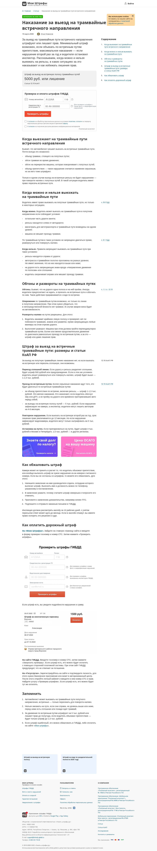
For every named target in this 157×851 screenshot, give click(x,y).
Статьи (36, 11)
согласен (32, 121)
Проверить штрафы (38, 113)
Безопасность (65, 795)
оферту (65, 123)
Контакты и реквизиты (106, 834)
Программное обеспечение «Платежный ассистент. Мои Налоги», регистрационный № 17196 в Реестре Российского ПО (116, 809)
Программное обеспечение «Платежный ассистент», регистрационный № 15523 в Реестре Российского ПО (113, 790)
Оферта (62, 799)
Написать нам (67, 792)
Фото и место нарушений (31, 792)
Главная (27, 11)
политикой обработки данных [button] (119, 22)
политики (72, 121)
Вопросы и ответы (69, 788)
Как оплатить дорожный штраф (117, 80)
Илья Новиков (47, 34)
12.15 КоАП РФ (107, 384)
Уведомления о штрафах (31, 802)
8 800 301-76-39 (34, 840)
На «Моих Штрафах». (33, 531)
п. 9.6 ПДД (105, 202)
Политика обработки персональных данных (76, 802)
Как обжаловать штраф (114, 75)
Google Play (54, 816)
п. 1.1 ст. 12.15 (107, 289)
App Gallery (64, 816)
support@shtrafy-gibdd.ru (35, 837)
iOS (40, 816)
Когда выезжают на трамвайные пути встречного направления (118, 45)
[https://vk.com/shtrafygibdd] (74, 808)
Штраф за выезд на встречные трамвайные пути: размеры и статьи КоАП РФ (117, 68)
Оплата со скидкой (29, 795)
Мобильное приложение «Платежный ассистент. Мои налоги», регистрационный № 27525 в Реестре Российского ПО (116, 818)
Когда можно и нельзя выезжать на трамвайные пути (118, 52)
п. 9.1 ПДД (105, 240)
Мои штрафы (41, 725)
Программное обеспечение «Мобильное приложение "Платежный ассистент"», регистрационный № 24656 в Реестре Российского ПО (116, 799)
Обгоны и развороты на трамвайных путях (113, 59)
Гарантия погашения (29, 799)
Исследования (103, 831)
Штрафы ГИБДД (28, 788)
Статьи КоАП (102, 827)
